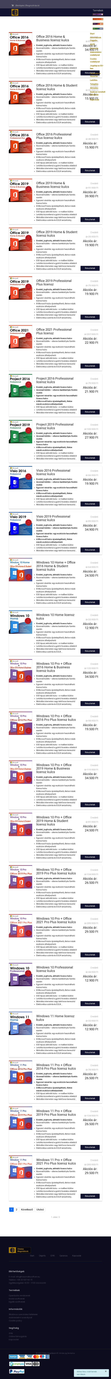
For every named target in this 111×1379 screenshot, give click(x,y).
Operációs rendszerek (19, 1295)
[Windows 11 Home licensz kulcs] (20, 1023)
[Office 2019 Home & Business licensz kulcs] (20, 190)
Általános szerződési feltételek (23, 1314)
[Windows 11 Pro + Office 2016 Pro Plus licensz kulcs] (20, 1072)
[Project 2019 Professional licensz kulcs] (20, 431)
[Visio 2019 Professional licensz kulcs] (20, 523)
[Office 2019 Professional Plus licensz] (20, 288)
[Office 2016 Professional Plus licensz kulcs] (20, 141)
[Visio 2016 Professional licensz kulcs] (20, 477)
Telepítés (94, 84)
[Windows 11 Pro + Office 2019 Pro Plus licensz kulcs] (20, 1118)
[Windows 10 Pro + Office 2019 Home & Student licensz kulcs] (20, 824)
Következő (27, 1209)
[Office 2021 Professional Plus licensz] (20, 336)
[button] (20, 5)
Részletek (90, 121)
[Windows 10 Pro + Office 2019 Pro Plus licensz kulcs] (20, 877)
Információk (95, 38)
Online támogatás (18, 1336)
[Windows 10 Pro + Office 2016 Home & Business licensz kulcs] (20, 670)
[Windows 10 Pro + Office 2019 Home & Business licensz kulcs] (20, 772)
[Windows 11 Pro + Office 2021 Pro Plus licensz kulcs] (20, 1167)
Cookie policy (15, 1320)
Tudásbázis (95, 73)
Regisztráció (33, 5)
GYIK (52, 1256)
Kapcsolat (94, 100)
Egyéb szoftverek (17, 1301)
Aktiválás (94, 88)
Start (92, 34)
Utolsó (40, 1209)
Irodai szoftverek (17, 1298)
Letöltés (93, 80)
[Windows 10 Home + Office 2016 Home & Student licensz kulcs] (20, 569)
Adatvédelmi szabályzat (20, 1317)
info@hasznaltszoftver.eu (28, 1276)
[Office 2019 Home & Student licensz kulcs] (20, 239)
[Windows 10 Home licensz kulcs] (20, 622)
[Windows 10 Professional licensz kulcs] (20, 974)
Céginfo (93, 40)
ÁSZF (92, 44)
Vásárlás (94, 76)
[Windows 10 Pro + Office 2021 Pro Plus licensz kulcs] (20, 925)
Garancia (94, 48)
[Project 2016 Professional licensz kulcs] (20, 385)
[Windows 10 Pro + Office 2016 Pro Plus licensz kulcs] (20, 723)
